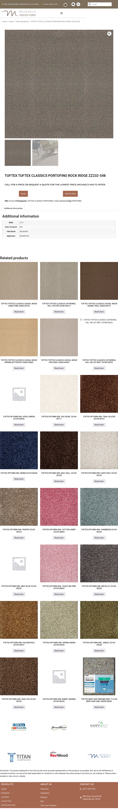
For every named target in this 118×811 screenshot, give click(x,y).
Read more (19, 312)
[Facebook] (73, 4)
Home (4, 22)
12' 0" (22, 223)
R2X (21, 227)
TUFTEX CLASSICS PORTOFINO (40, 201)
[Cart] (65, 5)
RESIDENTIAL (24, 236)
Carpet (11, 22)
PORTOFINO (76, 201)
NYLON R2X (24, 231)
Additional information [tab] (13, 208)
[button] (61, 13)
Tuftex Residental (22, 22)
